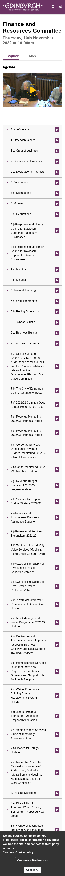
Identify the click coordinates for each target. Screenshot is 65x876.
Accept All (32, 869)
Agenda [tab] (13, 56)
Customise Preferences (32, 860)
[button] (45, 7)
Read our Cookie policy (18, 852)
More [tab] (33, 56)
